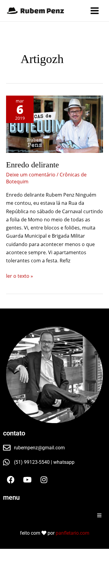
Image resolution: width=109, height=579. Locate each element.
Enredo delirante (32, 164)
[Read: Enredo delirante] (54, 124)
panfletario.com (72, 533)
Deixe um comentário (30, 174)
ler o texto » (19, 275)
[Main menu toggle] (94, 10)
